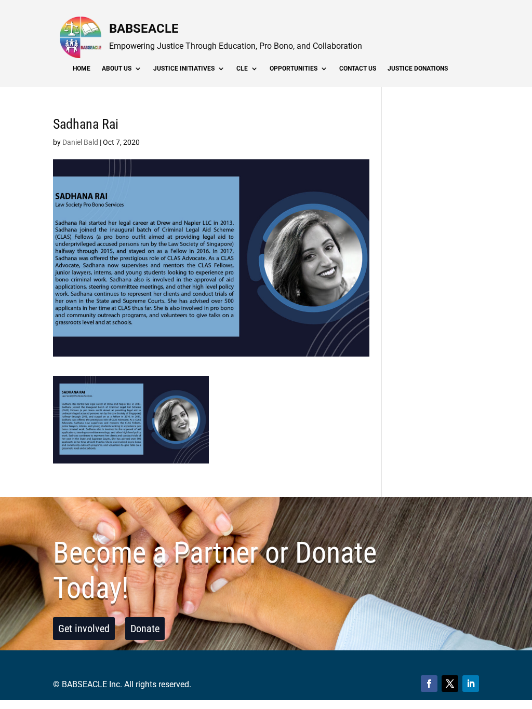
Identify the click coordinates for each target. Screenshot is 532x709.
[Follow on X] (450, 683)
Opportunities (293, 68)
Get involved (84, 628)
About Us (116, 68)
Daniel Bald (80, 142)
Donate (144, 628)
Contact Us (357, 68)
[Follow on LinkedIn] (470, 683)
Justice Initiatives (184, 68)
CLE (242, 68)
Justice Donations (418, 68)
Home (81, 68)
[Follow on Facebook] (429, 683)
